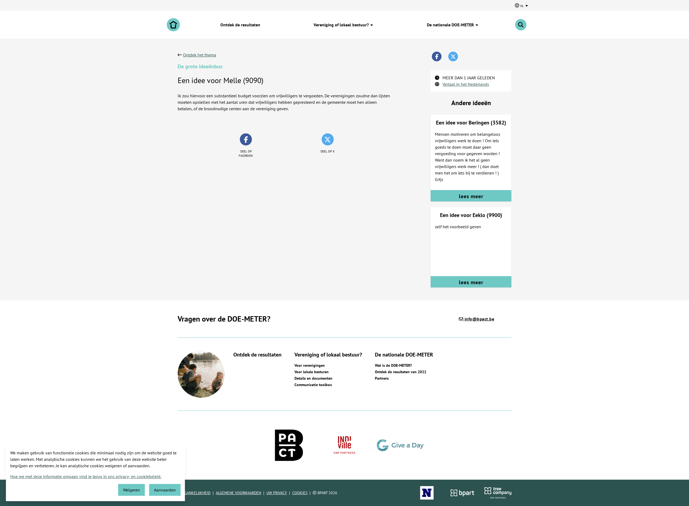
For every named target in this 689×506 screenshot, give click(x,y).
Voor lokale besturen (311, 371)
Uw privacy (276, 492)
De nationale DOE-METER (451, 24)
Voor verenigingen (309, 365)
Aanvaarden (165, 490)
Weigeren (131, 490)
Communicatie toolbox (313, 384)
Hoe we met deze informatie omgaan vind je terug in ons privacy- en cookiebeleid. (85, 476)
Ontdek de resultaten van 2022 (400, 371)
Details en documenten (313, 378)
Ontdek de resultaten (240, 24)
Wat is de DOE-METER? (393, 365)
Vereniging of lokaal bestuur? (342, 24)
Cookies (299, 492)
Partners (382, 378)
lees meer (471, 196)
